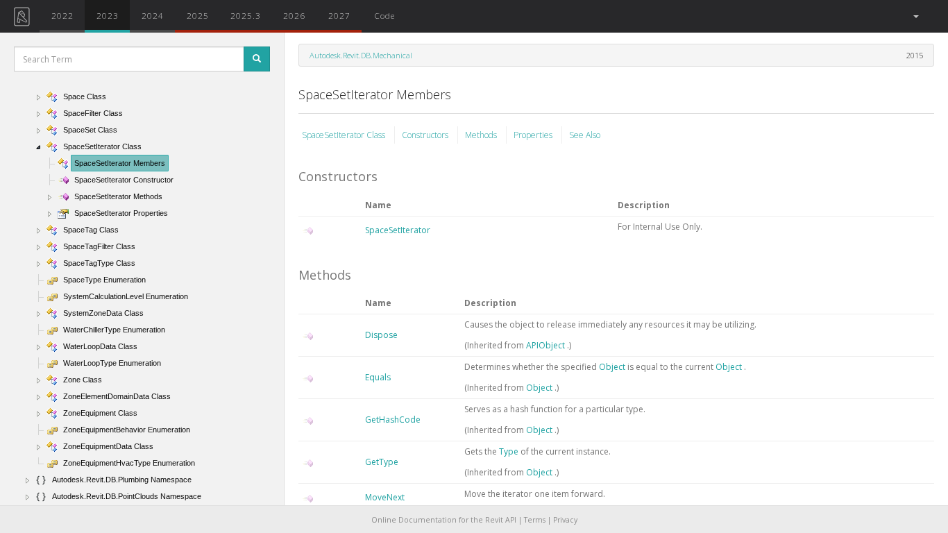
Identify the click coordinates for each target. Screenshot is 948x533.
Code (384, 15)
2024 (153, 15)
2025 (198, 15)
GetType (381, 462)
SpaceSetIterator (397, 230)
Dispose (381, 335)
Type (509, 451)
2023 (107, 15)
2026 (294, 15)
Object (613, 367)
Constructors (426, 135)
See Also (584, 135)
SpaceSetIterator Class (344, 135)
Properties (534, 135)
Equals (378, 377)
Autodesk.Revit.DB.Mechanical (361, 55)
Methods (482, 135)
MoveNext (385, 497)
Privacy (565, 520)
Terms (534, 520)
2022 (62, 15)
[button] (915, 16)
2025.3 (245, 15)
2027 (339, 15)
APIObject (546, 345)
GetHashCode (393, 419)
